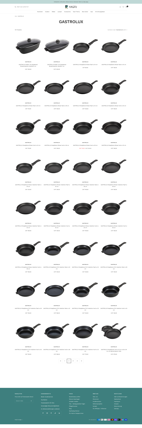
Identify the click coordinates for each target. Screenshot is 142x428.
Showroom (96, 399)
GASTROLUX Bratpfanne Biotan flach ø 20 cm (85, 64)
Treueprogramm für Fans (47, 402)
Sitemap (116, 408)
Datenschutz (117, 399)
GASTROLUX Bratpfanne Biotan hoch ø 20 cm (114, 105)
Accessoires (67, 11)
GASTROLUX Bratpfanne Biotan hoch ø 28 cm (85, 145)
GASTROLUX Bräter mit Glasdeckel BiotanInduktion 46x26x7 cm (56, 65)
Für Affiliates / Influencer (99, 408)
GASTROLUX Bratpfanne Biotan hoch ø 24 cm (28, 145)
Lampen (60, 11)
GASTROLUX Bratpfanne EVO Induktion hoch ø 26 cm (28, 350)
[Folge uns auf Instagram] (47, 413)
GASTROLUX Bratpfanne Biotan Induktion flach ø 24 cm (57, 185)
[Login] (120, 7)
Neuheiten (40, 11)
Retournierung (118, 406)
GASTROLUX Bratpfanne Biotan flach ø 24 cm (114, 64)
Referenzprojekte (97, 404)
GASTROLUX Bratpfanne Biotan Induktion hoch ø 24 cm (85, 226)
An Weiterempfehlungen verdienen (50, 409)
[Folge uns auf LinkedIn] (59, 413)
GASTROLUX (28, 61)
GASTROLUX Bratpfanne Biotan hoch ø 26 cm (57, 145)
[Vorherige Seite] (61, 361)
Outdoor (47, 11)
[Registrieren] (31, 400)
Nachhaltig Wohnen (74, 411)
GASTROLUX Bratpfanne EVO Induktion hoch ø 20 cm (85, 309)
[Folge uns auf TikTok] (55, 413)
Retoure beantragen (74, 399)
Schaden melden (73, 401)
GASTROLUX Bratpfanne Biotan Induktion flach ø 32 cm (28, 226)
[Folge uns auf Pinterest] (51, 413)
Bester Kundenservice (47, 396)
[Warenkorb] (126, 7)
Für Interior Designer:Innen (76, 413)
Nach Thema (76, 11)
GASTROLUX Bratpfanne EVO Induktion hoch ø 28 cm (56, 350)
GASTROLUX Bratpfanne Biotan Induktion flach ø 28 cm (114, 185)
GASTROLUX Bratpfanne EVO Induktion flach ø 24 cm (85, 268)
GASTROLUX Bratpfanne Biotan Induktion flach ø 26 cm (85, 185)
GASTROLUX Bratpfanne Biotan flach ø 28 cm (57, 105)
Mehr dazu (85, 1)
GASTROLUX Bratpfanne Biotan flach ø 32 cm (85, 105)
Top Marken (44, 399)
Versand (116, 404)
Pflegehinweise (73, 406)
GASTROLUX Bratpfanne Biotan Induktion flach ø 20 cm (28, 185)
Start (16, 16)
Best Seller (85, 11)
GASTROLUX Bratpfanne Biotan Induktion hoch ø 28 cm (28, 268)
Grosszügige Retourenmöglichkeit (50, 406)
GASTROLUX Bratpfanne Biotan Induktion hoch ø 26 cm (114, 226)
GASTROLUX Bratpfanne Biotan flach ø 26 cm (28, 105)
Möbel (53, 11)
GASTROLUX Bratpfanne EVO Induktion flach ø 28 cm (28, 309)
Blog (70, 408)
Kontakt (95, 406)
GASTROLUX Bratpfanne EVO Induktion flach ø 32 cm (56, 309)
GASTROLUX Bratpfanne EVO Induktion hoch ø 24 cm (114, 309)
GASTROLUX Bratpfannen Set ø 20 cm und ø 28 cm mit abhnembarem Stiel (114, 350)
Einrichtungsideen (100, 11)
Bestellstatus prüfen (74, 396)
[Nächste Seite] (81, 361)
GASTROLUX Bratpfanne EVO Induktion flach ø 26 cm (114, 268)
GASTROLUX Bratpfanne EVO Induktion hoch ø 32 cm (85, 350)
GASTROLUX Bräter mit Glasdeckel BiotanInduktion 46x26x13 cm (28, 65)
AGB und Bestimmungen (120, 396)
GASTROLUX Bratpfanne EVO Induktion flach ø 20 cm (56, 268)
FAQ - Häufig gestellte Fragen (77, 404)
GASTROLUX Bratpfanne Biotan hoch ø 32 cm (114, 145)
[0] (123, 7)
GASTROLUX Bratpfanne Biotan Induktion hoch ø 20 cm (57, 226)
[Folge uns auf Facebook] (43, 413)
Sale (91, 11)
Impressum (117, 401)
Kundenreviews (97, 401)
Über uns (95, 396)
